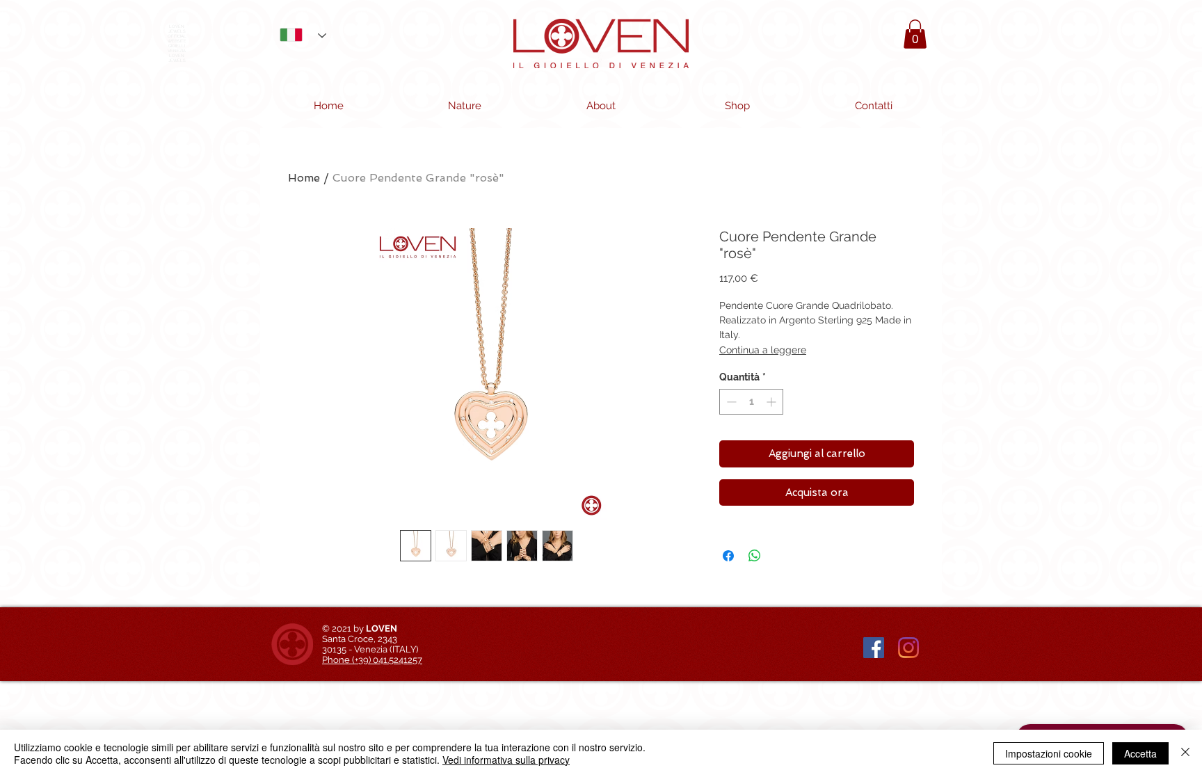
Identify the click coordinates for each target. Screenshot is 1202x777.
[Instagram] (908, 647)
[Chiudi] (1185, 753)
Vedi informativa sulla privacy (506, 760)
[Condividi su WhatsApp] (754, 555)
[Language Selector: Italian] (298, 34)
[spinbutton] (751, 402)
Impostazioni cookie (1048, 753)
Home (304, 177)
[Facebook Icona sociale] (873, 647)
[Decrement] (730, 402)
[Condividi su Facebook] (728, 555)
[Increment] (772, 402)
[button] (915, 34)
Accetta (1140, 753)
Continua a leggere (762, 349)
